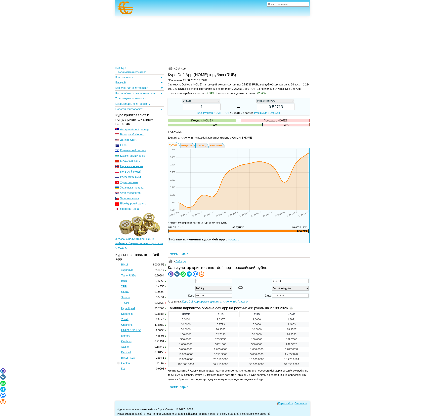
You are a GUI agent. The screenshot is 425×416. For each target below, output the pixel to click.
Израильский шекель (133, 150)
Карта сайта (285, 404)
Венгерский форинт (132, 134)
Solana (125, 297)
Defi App (120, 68)
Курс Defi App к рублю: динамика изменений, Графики (215, 301)
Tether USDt (128, 275)
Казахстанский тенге (132, 155)
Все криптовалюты (170, 68)
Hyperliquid (128, 308)
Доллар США (128, 139)
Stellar (125, 346)
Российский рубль (131, 177)
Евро (123, 145)
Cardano (126, 341)
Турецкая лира (129, 182)
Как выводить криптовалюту (132, 104)
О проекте (301, 404)
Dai (123, 368)
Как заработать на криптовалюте (135, 93)
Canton (125, 363)
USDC (125, 292)
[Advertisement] (212, 40)
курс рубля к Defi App (267, 113)
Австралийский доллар (134, 129)
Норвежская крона (131, 166)
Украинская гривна (131, 187)
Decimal (126, 352)
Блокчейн (121, 82)
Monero (125, 335)
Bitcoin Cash (128, 357)
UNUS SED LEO (131, 330)
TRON (125, 303)
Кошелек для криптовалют (131, 88)
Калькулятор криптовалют (132, 72)
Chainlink (126, 324)
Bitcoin (125, 264)
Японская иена (129, 208)
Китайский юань (130, 161)
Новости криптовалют (128, 109)
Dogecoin (127, 313)
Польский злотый (130, 171)
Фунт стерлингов (130, 192)
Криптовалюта (124, 77)
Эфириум (127, 270)
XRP (124, 286)
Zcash (124, 319)
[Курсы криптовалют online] (125, 8)
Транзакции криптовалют (130, 98)
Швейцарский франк (133, 203)
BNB (124, 281)
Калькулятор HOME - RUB (213, 113)
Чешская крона (129, 198)
